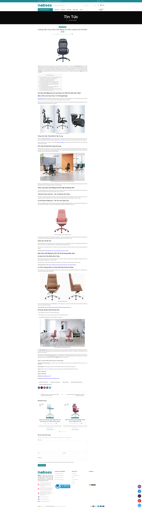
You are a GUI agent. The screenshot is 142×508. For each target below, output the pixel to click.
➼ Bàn (73, 477)
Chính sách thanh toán (59, 475)
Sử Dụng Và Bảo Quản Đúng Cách (46, 90)
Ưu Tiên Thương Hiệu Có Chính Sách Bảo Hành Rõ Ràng (50, 88)
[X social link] (42, 388)
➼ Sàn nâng (74, 473)
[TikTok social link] (99, 1)
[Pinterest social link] (44, 388)
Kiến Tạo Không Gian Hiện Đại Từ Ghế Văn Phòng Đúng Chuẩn (58, 307)
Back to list (62, 394)
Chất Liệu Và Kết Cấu (43, 85)
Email (64, 452)
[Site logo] (45, 5)
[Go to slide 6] (65, 431)
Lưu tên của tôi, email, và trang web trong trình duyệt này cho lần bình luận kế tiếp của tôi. (56, 462)
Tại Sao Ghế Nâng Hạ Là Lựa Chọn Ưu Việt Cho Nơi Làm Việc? (49, 77)
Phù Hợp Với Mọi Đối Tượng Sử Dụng (46, 80)
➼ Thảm (73, 481)
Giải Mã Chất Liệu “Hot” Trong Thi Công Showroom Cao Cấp (56, 250)
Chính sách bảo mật (59, 477)
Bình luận (40, 439)
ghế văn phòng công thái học (76, 382)
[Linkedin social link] (47, 388)
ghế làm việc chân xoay (43, 382)
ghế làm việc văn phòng (55, 382)
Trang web (40, 457)
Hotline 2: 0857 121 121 (44, 499)
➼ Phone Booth (75, 479)
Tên (39, 452)
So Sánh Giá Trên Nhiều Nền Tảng (46, 87)
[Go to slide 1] (59, 431)
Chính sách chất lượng (59, 479)
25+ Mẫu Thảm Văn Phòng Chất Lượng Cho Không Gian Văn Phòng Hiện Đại (60, 264)
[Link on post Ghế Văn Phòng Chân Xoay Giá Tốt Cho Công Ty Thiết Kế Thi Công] (50, 410)
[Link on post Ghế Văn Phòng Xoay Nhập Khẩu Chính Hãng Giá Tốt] (75, 410)
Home (67, 20)
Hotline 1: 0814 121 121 (44, 496)
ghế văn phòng (46, 138)
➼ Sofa (73, 483)
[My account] (98, 5)
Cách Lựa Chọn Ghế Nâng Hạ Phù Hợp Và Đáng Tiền (48, 81)
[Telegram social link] (50, 388)
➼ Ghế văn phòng (75, 475)
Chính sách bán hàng (59, 473)
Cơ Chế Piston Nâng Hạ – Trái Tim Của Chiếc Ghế (48, 84)
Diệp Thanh (60, 34)
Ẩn (53, 75)
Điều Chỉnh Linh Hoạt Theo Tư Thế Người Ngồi (48, 78)
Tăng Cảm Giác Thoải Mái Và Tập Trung (47, 79)
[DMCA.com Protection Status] (92, 484)
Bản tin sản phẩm (72, 20)
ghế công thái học (61, 142)
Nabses (54, 303)
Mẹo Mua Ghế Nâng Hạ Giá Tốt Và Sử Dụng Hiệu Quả (48, 86)
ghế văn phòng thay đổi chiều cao (45, 384)
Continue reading (50, 429)
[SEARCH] (94, 5)
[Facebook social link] (97, 1)
